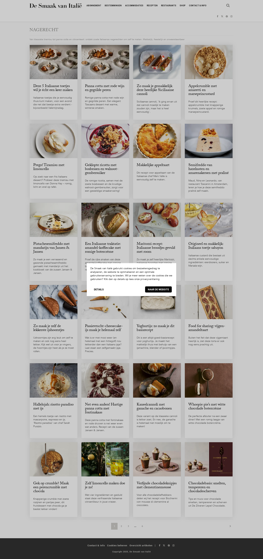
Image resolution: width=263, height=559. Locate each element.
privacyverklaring (150, 279)
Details (99, 289)
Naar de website (158, 289)
